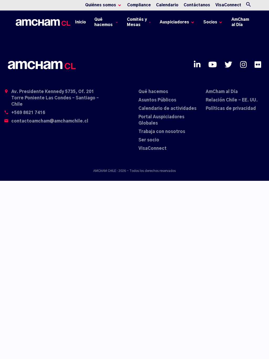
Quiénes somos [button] (100, 5)
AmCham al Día (240, 22)
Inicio (81, 23)
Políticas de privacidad (231, 108)
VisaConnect (228, 5)
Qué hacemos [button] (103, 22)
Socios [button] (210, 22)
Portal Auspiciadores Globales (161, 120)
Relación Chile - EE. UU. (232, 100)
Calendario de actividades (167, 108)
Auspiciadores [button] (174, 22)
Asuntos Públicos (157, 100)
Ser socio (148, 140)
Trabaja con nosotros (161, 132)
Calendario (167, 5)
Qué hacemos (153, 92)
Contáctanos (197, 5)
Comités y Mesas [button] (137, 22)
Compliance (139, 5)
